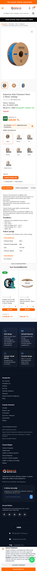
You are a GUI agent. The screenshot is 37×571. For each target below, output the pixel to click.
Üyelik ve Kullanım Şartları (10, 453)
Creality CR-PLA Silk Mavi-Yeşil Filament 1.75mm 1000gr (8, 301)
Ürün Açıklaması (7, 188)
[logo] (16, 8)
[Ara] (33, 13)
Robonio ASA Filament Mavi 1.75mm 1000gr (16, 25)
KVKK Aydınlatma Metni (9, 429)
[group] (18, 53)
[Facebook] (4, 514)
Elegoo (4, 420)
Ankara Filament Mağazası (10, 396)
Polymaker (5, 413)
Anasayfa (4, 24)
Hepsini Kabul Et (18, 569)
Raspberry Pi (6, 383)
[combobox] (18, 13)
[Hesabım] (30, 8)
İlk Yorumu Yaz (15, 100)
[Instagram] (20, 514)
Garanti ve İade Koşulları (10, 458)
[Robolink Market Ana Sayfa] (18, 471)
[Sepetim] (33, 8)
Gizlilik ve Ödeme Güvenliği (10, 460)
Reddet (8, 557)
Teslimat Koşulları (7, 448)
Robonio (12, 103)
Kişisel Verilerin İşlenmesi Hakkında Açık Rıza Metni (17, 432)
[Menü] (3, 8)
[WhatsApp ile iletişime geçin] (32, 559)
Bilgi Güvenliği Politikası (9, 438)
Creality (4, 408)
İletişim (4, 463)
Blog (3, 398)
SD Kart (4, 388)
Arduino (4, 386)
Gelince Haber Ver (10, 177)
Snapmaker (6, 418)
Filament (22, 24)
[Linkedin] (25, 514)
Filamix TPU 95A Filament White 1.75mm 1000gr (27, 301)
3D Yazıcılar (6, 381)
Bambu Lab (6, 410)
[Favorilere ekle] (32, 32)
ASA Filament (8, 259)
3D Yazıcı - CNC (13, 24)
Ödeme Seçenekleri (22, 188)
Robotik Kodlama (7, 391)
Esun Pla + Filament (8, 415)
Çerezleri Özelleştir (18, 565)
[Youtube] (15, 514)
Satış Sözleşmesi (7, 455)
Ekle (10, 309)
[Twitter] (9, 514)
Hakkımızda (6, 450)
